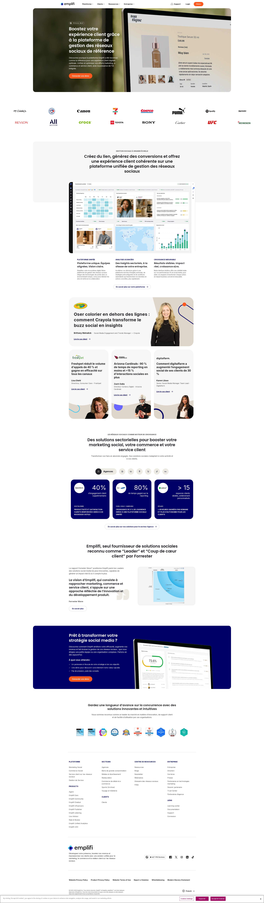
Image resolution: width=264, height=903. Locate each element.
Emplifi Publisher (75, 809)
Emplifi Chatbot (75, 802)
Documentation (173, 809)
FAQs (136, 785)
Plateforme (86, 4)
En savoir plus (78, 609)
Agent (71, 792)
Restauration (107, 778)
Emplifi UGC (73, 827)
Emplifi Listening (75, 813)
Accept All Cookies (218, 898)
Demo (198, 4)
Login (188, 4)
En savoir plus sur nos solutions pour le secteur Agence (131, 527)
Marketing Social (75, 767)
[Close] (260, 899)
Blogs (136, 771)
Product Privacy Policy (100, 880)
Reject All (202, 898)
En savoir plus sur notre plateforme (130, 287)
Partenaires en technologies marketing (178, 782)
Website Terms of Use (122, 880)
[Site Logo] (67, 3)
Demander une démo (80, 76)
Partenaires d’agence (175, 794)
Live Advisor (73, 816)
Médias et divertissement (111, 774)
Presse (170, 778)
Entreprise (128, 4)
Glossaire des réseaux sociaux (146, 781)
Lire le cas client (80, 339)
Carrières (171, 774)
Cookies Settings (187, 898)
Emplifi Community (76, 799)
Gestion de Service (76, 780)
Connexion (171, 816)
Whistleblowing (158, 880)
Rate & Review (74, 820)
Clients (100, 4)
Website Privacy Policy (78, 880)
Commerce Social (76, 771)
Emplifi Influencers (76, 806)
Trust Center (172, 791)
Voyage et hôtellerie (109, 791)
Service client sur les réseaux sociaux (80, 775)
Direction (170, 771)
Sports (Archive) (108, 787)
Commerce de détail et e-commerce (111, 782)
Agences (105, 767)
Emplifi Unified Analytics (78, 823)
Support (170, 813)
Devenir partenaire (174, 787)
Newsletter (138, 774)
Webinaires (138, 778)
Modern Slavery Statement (178, 880)
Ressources (113, 4)
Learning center (173, 806)
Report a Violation (141, 880)
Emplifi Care (73, 795)
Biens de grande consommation (114, 771)
